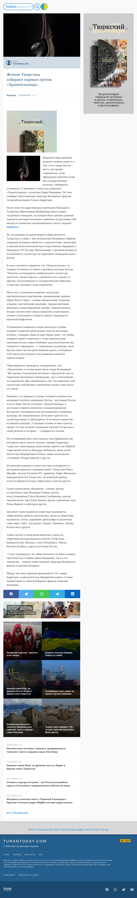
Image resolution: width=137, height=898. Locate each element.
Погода (104, 829)
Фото (89, 829)
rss (41, 854)
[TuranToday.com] (18, 6)
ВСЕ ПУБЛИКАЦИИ (17, 813)
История (54, 829)
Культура (44, 829)
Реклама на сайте (29, 875)
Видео (96, 829)
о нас (6, 854)
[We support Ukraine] (44, 6)
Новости (33, 829)
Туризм (64, 829)
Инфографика (77, 829)
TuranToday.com (25, 841)
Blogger (31, 867)
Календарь (9, 875)
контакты (30, 854)
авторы (17, 854)
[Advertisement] (109, 164)
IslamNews (13, 227)
